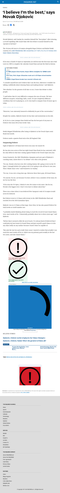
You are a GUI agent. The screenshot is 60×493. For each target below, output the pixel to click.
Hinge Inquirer (7, 476)
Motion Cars (6, 485)
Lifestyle (5, 414)
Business (5, 418)
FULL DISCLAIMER (25, 392)
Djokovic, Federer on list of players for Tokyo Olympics (24, 338)
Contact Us (6, 442)
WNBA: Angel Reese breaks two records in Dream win (23, 79)
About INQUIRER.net (8, 455)
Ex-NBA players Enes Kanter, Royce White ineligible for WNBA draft (28, 71)
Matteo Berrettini (11, 357)
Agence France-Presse (8, 21)
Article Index (6, 466)
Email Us (5, 438)
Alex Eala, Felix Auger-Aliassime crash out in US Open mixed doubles (28, 75)
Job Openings (6, 447)
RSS (4, 435)
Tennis (5, 7)
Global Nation (6, 423)
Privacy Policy (32, 330)
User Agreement (7, 459)
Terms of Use (34, 329)
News (4, 407)
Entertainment (7, 412)
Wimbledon (29, 357)
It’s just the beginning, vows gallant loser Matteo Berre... (20, 348)
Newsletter (6, 444)
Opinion (5, 421)
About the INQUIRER (8, 457)
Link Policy (6, 461)
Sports (4, 409)
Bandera (5, 478)
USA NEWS (6, 425)
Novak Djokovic (21, 357)
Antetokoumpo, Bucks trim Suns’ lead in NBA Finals (48, 347)
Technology (6, 416)
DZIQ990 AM (6, 483)
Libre (4, 474)
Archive (5, 440)
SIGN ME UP (30, 327)
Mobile (4, 433)
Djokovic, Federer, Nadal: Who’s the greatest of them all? (24, 341)
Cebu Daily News (7, 481)
